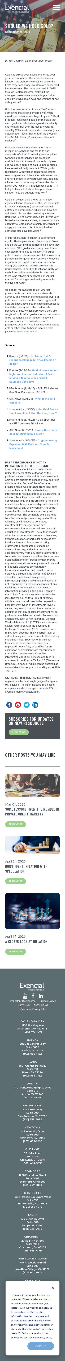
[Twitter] (27, 704)
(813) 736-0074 (32, 1228)
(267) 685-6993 (32, 1141)
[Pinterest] (18, 704)
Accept (40, 1346)
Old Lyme (32, 1149)
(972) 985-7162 (32, 1053)
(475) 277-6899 (32, 1185)
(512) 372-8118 (32, 1097)
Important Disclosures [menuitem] (23, 1001)
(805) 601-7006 (32, 1272)
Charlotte (32, 1193)
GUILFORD (32, 1280)
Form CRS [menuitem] (24, 1005)
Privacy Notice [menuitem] (48, 1001)
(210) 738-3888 (32, 1119)
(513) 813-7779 (33, 1250)
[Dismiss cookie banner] (53, 1288)
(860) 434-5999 (32, 1163)
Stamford (33, 1171)
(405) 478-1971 (32, 1031)
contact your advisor (25, 331)
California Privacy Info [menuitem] (33, 1009)
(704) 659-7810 (32, 1206)
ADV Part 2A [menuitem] (41, 1005)
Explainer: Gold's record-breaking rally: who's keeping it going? (32, 360)
